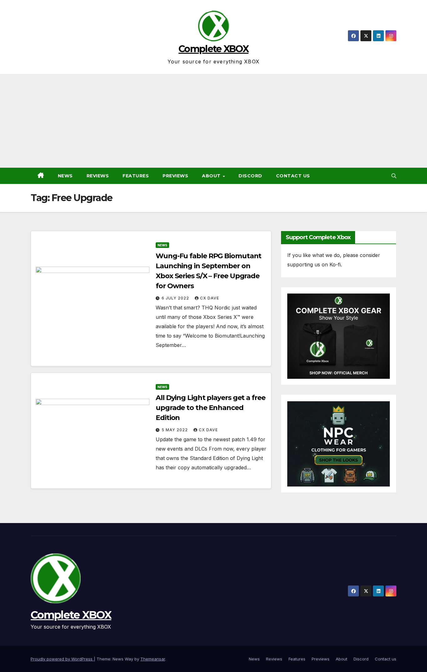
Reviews (98, 176)
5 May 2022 (175, 429)
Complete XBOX (213, 49)
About (212, 176)
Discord (250, 176)
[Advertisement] (213, 121)
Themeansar (152, 658)
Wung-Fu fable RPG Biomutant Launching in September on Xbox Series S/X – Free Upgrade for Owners (208, 271)
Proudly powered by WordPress (62, 658)
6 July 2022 (176, 298)
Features (136, 176)
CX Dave (209, 298)
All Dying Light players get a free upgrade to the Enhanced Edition (210, 407)
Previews (175, 176)
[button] (393, 176)
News (65, 176)
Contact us (293, 176)
